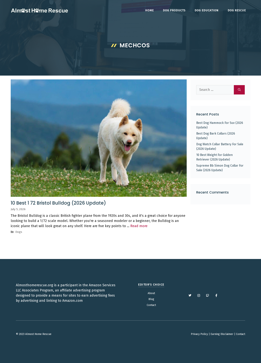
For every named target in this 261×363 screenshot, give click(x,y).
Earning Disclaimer (222, 334)
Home (149, 10)
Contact (151, 305)
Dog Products (174, 10)
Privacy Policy (199, 334)
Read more (139, 226)
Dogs (18, 232)
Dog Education (207, 10)
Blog (151, 299)
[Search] (239, 89)
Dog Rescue (237, 10)
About (151, 293)
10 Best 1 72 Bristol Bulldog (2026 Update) (58, 203)
